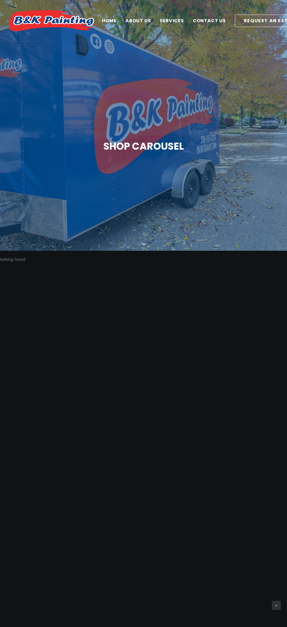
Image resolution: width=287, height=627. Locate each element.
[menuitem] (109, 20)
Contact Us (209, 20)
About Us (138, 20)
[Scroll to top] (276, 605)
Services (172, 20)
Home (109, 20)
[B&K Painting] (53, 20)
